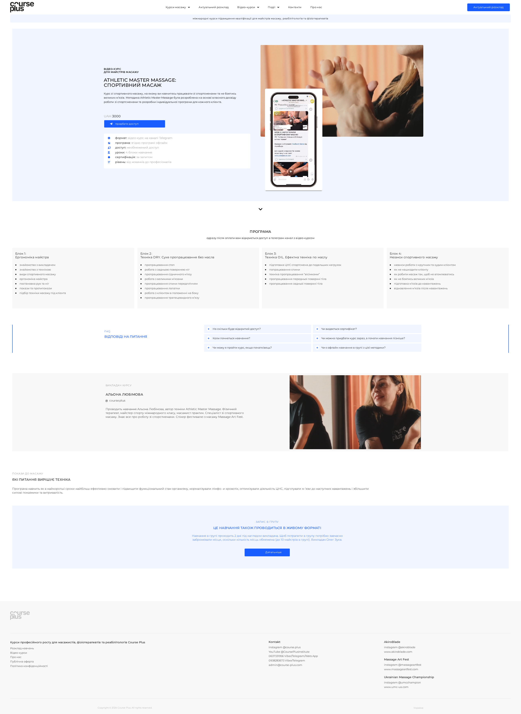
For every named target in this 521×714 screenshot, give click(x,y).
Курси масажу (176, 7)
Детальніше (273, 552)
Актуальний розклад (214, 7)
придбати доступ (127, 123)
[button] (178, 7)
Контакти (295, 7)
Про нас (316, 7)
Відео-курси (246, 7)
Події (271, 7)
